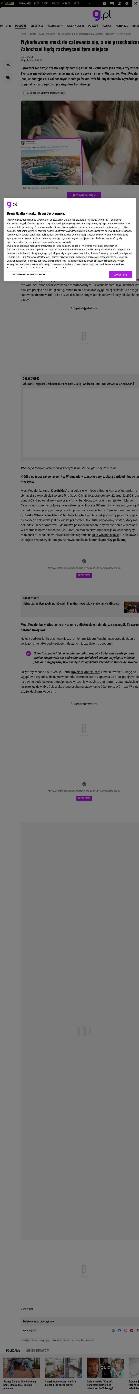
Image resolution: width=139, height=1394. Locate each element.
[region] (70, 239)
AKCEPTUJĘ (120, 274)
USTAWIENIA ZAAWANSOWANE (29, 274)
